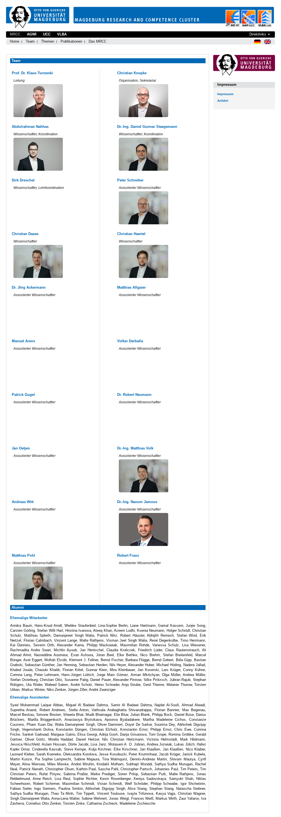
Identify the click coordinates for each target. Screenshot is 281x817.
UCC (46, 34)
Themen (47, 41)
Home (14, 41)
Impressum (225, 94)
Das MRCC (97, 41)
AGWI (31, 34)
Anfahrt (222, 100)
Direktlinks (257, 34)
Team (30, 41)
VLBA (62, 34)
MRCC (15, 34)
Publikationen (71, 41)
